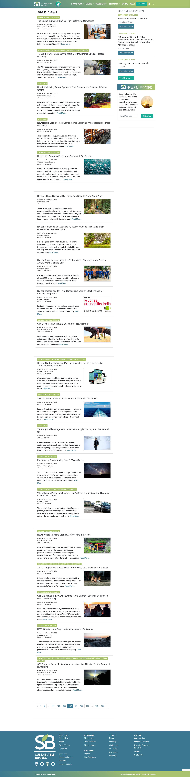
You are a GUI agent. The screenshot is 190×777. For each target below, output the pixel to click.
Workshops (113, 745)
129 (81, 706)
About (132, 4)
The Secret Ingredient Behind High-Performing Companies (65, 21)
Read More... (66, 44)
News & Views (77, 4)
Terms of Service (40, 774)
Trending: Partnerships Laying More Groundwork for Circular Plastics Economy (70, 55)
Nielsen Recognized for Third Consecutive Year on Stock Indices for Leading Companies (70, 292)
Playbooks (113, 752)
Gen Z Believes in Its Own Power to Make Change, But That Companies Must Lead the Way (72, 597)
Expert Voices (64, 745)
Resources (114, 4)
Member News (90, 745)
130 (87, 706)
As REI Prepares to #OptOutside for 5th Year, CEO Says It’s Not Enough (73, 567)
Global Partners (90, 742)
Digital (125, 4)
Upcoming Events (65, 757)
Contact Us (138, 755)
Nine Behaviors (90, 757)
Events (89, 4)
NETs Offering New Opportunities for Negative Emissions (65, 629)
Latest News (64, 738)
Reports (87, 754)
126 (64, 706)
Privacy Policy (51, 774)
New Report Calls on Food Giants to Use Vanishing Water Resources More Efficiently (73, 124)
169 (102, 706)
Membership (101, 4)
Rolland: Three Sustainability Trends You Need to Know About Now (69, 196)
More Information (126, 26)
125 (58, 706)
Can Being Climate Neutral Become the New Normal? (63, 324)
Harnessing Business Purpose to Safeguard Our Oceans (64, 156)
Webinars (62, 761)
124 (53, 706)
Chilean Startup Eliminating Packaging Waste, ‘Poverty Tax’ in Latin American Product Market (69, 364)
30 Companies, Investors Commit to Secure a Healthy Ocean (67, 398)
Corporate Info (139, 738)
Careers (137, 751)
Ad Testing (113, 749)
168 (96, 706)
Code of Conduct (65, 764)
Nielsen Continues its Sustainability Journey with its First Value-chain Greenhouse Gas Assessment (70, 228)
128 (75, 706)
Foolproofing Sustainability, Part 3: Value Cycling (60, 460)
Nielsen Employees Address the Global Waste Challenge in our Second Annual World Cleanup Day (71, 261)
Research (112, 756)
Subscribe (141, 4)
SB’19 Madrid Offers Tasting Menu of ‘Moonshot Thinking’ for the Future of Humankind (73, 665)
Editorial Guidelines (141, 742)
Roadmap (112, 742)
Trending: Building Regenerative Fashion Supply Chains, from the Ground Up (73, 430)
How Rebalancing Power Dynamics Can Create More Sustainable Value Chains (72, 88)
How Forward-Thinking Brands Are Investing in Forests (63, 535)
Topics (61, 742)
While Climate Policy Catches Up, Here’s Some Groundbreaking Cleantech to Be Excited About (73, 494)
